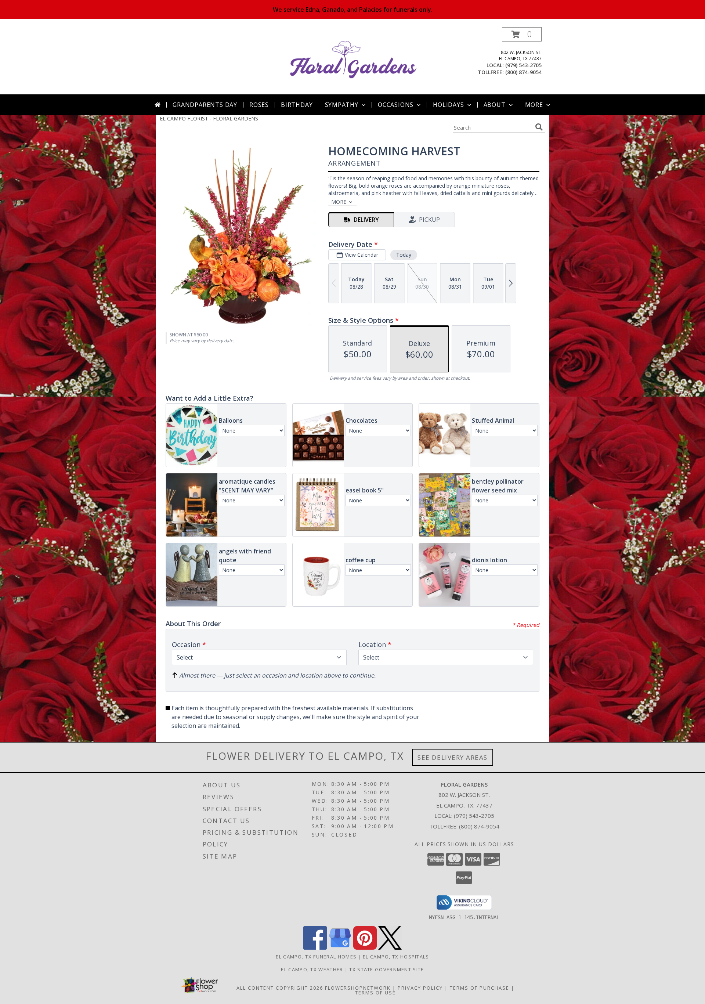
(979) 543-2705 (523, 65)
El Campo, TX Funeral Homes (316, 956)
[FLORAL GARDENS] (353, 60)
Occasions (395, 105)
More (534, 105)
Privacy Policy (420, 988)
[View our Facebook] (315, 947)
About (495, 105)
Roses (259, 105)
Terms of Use (375, 992)
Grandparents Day (205, 105)
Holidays (448, 105)
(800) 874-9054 (523, 72)
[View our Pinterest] (365, 947)
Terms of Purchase (479, 988)
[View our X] (390, 947)
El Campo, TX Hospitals (396, 956)
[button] (522, 34)
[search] (539, 127)
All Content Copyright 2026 (279, 988)
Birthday (296, 105)
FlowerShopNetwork (358, 988)
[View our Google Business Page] (340, 947)
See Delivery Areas (452, 757)
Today (403, 254)
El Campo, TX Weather (312, 969)
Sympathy (341, 105)
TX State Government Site (386, 969)
